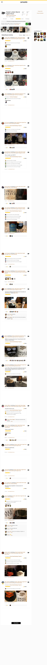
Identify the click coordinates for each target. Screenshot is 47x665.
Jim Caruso (7, 122)
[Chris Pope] (14, 203)
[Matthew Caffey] (10, 266)
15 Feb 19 (6, 520)
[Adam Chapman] (15, 311)
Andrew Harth (7, 552)
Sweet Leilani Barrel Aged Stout (18, 65)
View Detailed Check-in (11, 233)
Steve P (6, 495)
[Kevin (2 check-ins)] (35, 39)
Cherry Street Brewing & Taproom (16, 125)
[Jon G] (10, 440)
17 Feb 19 (6, 491)
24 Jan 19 (6, 602)
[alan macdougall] (10, 147)
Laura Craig (9, 314)
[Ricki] (12, 284)
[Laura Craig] (10, 311)
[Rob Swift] (12, 203)
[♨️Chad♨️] (12, 522)
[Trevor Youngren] (15, 360)
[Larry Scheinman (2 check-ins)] (44, 33)
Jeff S (6, 93)
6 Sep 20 (6, 281)
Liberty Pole (18, 365)
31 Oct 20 (6, 233)
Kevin (6, 288)
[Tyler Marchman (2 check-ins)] (41, 36)
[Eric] (17, 360)
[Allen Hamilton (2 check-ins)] (44, 36)
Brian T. (14, 419)
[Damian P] (10, 360)
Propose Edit (40, 11)
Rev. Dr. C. (16, 292)
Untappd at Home (21, 38)
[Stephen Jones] (12, 89)
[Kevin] (15, 440)
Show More (17, 24)
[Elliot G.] (14, 522)
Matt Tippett (7, 581)
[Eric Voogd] (12, 147)
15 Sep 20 (6, 264)
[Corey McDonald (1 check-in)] (38, 39)
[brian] (21, 360)
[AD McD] (22, 360)
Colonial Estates (19, 582)
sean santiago (7, 207)
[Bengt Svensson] (14, 360)
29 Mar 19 (6, 437)
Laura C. (10, 317)
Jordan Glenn (7, 37)
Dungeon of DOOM (22, 406)
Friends (27, 35)
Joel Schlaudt (7, 253)
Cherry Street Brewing (11, 15)
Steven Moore (7, 270)
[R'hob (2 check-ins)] (38, 36)
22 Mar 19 (6, 452)
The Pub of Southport (19, 94)
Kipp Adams (7, 444)
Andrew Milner (7, 405)
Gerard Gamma (7, 186)
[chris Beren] (10, 236)
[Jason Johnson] (14, 89)
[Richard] (12, 360)
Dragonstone (18, 445)
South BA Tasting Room (19, 336)
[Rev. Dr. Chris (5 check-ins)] (35, 33)
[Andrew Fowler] (10, 284)
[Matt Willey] (10, 605)
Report (12, 315)
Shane (6, 335)
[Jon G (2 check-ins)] (41, 33)
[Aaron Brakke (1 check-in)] (44, 39)
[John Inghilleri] (14, 311)
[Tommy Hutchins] (14, 147)
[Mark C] (10, 89)
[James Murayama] (24, 360)
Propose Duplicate (40, 13)
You (29, 35)
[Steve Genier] (19, 360)
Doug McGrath (7, 151)
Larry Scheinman (8, 482)
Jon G (6, 65)
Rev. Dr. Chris (7, 425)
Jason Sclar (7, 364)
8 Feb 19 (6, 577)
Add (29, 24)
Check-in (27, 24)
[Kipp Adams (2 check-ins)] (35, 36)
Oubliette (17, 123)
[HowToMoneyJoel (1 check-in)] (41, 39)
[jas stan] (14, 440)
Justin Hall (7, 469)
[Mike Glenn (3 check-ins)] (38, 33)
